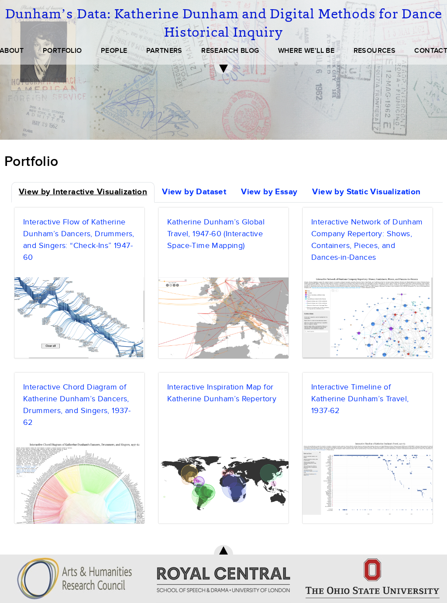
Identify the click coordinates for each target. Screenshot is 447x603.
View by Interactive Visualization (83, 192)
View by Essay (269, 192)
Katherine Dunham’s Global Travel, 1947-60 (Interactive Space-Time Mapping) (216, 233)
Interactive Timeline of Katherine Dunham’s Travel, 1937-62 (360, 398)
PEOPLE (114, 50)
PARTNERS (164, 50)
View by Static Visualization (366, 192)
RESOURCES (375, 50)
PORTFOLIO (62, 50)
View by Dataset (194, 192)
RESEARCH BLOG (230, 50)
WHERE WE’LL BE (306, 50)
